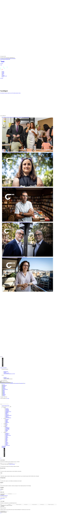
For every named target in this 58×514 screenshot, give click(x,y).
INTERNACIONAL (8, 411)
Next (2, 74)
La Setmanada (7, 428)
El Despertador (7, 427)
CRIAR (6, 416)
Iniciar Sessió (2, 494)
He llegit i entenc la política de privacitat (6, 505)
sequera (6, 420)
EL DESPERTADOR (8, 415)
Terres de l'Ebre (7, 445)
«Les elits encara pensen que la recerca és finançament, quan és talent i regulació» (13, 222)
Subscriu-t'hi (3, 446)
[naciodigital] (2, 383)
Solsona (6, 443)
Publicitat (5, 372)
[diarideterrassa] (11, 383)
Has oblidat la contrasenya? (4, 495)
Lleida (6, 438)
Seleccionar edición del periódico (4, 57)
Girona (6, 436)
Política (3, 71)
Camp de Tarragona (8, 435)
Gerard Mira (27, 117)
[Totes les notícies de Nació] (2, 61)
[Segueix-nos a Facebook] (2, 358)
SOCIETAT (7, 409)
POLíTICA (7, 408)
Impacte (3, 73)
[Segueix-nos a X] (2, 360)
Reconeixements (6, 371)
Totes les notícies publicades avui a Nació (9, 373)
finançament (7, 419)
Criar (2, 76)
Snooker (6, 424)
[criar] (24, 383)
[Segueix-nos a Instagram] (2, 361)
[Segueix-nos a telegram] (2, 363)
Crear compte (2, 506)
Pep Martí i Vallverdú (20, 187)
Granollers (6, 437)
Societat (3, 72)
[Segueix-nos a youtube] (2, 364)
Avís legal (5, 377)
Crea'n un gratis (2, 498)
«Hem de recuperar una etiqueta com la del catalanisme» (9, 187)
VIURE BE (7, 414)
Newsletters (6, 58)
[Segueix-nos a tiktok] (2, 366)
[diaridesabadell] (6, 383)
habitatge (6, 421)
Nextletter (6, 430)
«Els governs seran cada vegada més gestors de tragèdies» (10, 152)
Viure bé (3, 75)
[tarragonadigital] (16, 383)
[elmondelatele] (21, 383)
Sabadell (6, 442)
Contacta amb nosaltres (3, 367)
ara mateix (1, 78)
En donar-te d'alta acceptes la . (8, 464)
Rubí (6, 441)
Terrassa (6, 444)
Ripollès (6, 440)
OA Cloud (7, 398)
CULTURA (7, 410)
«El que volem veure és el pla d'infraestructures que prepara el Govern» (11, 257)
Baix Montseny (7, 433)
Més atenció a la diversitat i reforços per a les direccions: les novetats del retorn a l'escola (14, 117)
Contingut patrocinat (8, 417)
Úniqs (6, 425)
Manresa (6, 439)
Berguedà (6, 434)
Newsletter (3, 447)
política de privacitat (12, 464)
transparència (7, 422)
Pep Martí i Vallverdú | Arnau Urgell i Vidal (23, 152)
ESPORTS (6, 412)
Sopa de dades (7, 429)
